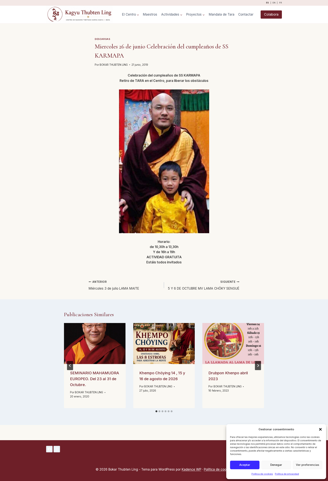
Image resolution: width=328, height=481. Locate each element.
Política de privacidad (287, 473)
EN (274, 2)
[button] (320, 429)
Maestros (150, 14)
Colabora (271, 14)
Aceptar (244, 465)
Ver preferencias (307, 465)
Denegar (276, 465)
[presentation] (95, 343)
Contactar (245, 14)
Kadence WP (191, 469)
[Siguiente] (258, 365)
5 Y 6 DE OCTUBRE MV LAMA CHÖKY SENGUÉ (203, 285)
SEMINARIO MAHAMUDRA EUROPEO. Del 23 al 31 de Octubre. (94, 379)
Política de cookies (262, 473)
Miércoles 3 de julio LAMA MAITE (114, 285)
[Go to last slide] (70, 365)
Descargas (102, 39)
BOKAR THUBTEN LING (114, 64)
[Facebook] (49, 449)
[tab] (156, 411)
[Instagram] (57, 449)
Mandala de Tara (221, 14)
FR (280, 2)
